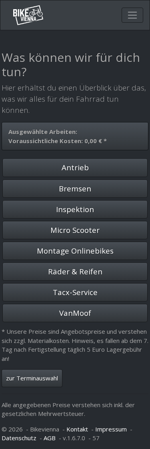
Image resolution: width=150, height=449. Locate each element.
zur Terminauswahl (32, 378)
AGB (50, 438)
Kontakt (77, 429)
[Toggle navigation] (132, 15)
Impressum (111, 429)
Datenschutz (19, 438)
